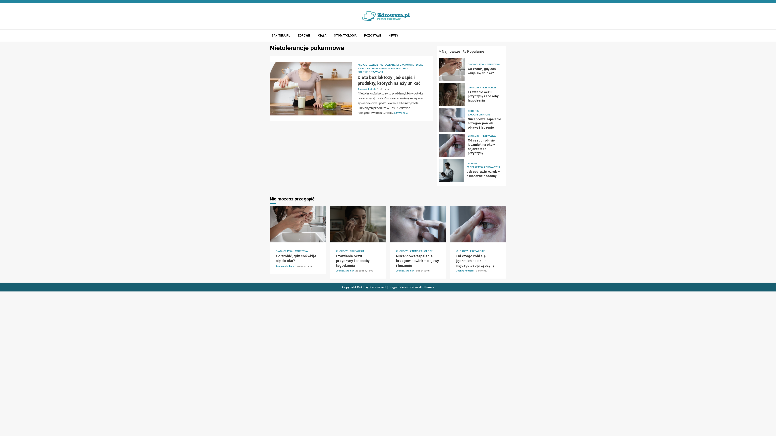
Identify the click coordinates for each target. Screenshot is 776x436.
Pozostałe (372, 35)
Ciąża (322, 35)
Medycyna (493, 64)
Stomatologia (345, 35)
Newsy (393, 35)
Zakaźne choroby (479, 114)
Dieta (419, 65)
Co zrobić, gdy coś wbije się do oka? (452, 69)
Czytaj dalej (401, 112)
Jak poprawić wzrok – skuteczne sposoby (451, 170)
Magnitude (396, 287)
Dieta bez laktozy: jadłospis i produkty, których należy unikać (311, 88)
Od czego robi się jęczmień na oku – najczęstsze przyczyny (452, 145)
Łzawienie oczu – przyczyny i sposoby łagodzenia (452, 94)
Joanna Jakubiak (367, 88)
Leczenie (472, 163)
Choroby (474, 87)
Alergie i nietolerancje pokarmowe (391, 65)
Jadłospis (364, 68)
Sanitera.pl (281, 35)
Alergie (362, 65)
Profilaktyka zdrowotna (483, 167)
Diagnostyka (476, 64)
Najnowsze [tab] (450, 51)
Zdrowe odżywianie (370, 72)
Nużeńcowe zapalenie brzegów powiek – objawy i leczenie (452, 120)
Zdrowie (304, 35)
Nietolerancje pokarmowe (389, 68)
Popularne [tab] (475, 51)
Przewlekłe (489, 87)
